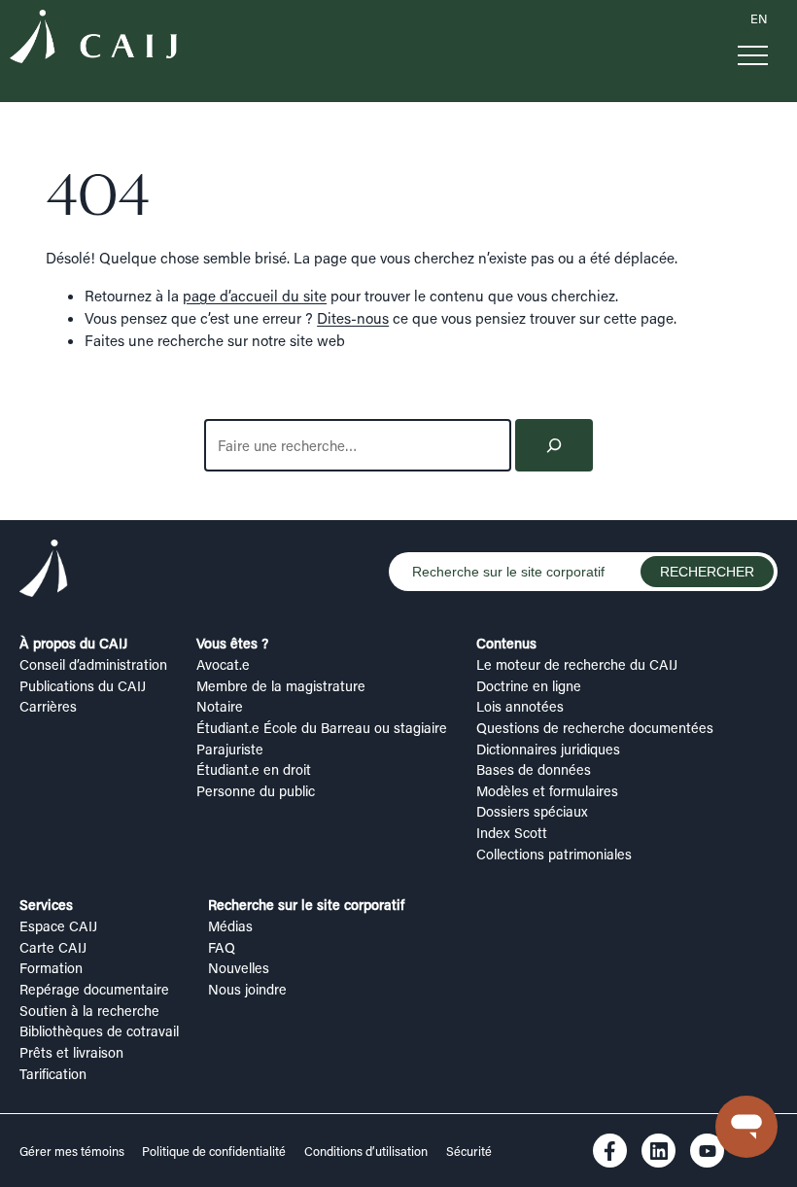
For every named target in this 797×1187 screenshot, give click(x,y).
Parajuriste (229, 749)
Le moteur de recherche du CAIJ (576, 664)
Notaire (219, 706)
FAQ (221, 947)
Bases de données (533, 769)
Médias (230, 926)
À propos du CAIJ (73, 643)
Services (46, 904)
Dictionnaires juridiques (548, 749)
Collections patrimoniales (554, 854)
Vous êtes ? (232, 643)
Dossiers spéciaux (532, 811)
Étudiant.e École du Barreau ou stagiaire (321, 727)
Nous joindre (247, 989)
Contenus (506, 643)
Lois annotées (520, 706)
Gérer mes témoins (73, 1151)
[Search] (554, 445)
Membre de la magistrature (280, 686)
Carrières (48, 706)
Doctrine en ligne (528, 686)
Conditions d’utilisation (366, 1151)
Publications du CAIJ (82, 686)
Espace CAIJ (58, 926)
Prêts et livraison (71, 1052)
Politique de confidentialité (214, 1151)
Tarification (53, 1074)
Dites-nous (353, 318)
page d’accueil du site (255, 295)
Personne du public (255, 791)
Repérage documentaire (94, 989)
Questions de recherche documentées (594, 727)
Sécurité (469, 1151)
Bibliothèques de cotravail (99, 1031)
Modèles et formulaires (547, 791)
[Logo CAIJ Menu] (93, 39)
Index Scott (511, 832)
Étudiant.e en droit (253, 769)
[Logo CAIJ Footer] (43, 571)
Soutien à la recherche (89, 1010)
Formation (51, 968)
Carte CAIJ (53, 947)
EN (759, 18)
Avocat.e (223, 664)
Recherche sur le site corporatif (306, 904)
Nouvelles (238, 968)
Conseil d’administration (93, 664)
